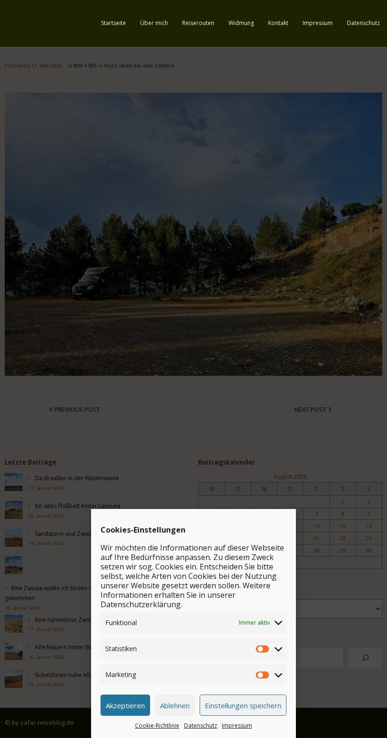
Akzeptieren (125, 705)
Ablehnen (175, 705)
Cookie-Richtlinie (157, 725)
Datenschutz (200, 725)
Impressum (237, 725)
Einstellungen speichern (243, 705)
